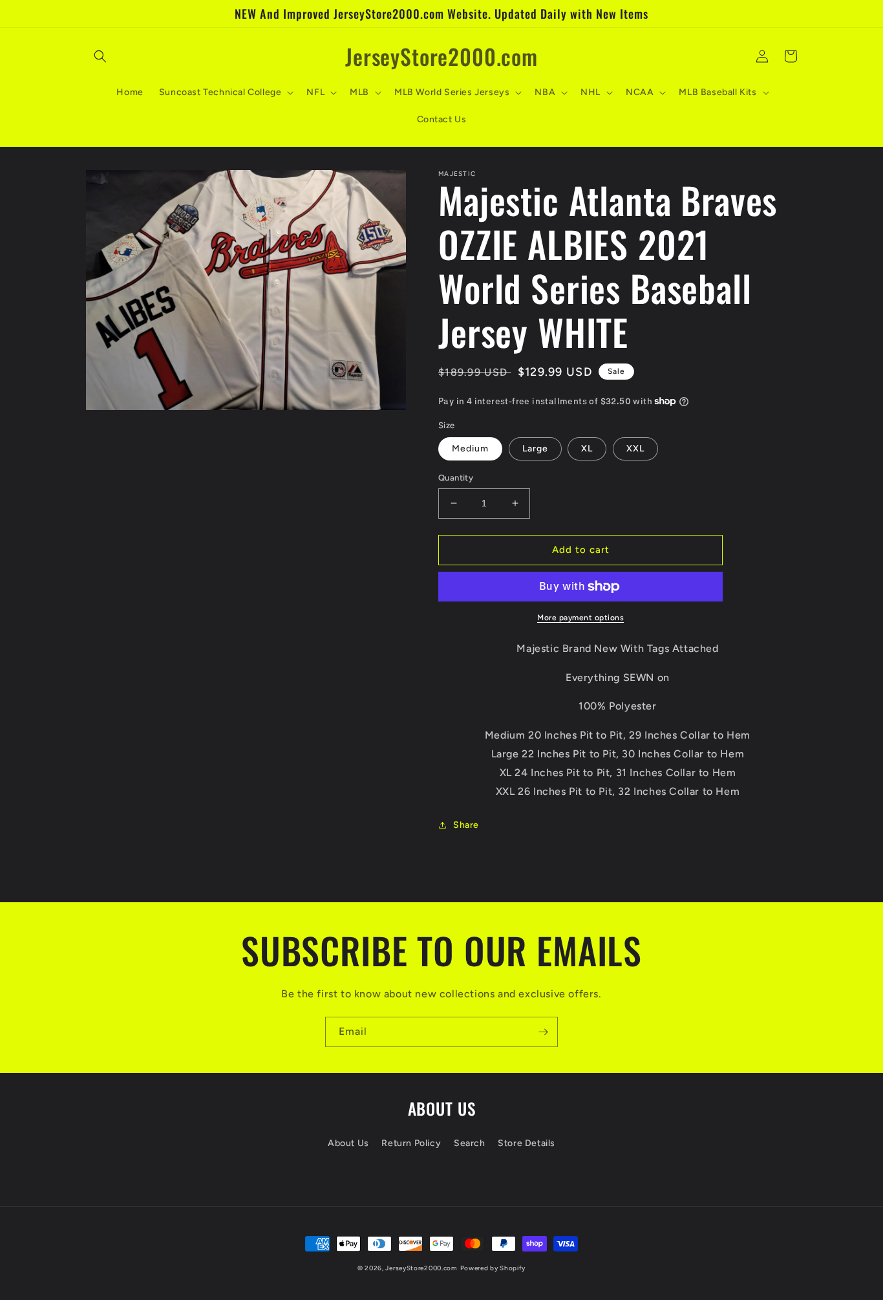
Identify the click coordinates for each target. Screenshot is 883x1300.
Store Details (526, 1143)
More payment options (580, 617)
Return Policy (411, 1143)
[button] (100, 56)
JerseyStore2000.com (421, 1268)
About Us (348, 1143)
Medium (470, 448)
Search (469, 1143)
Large (535, 448)
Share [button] (466, 824)
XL (587, 448)
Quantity (455, 477)
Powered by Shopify (493, 1268)
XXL (635, 448)
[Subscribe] (543, 1032)
